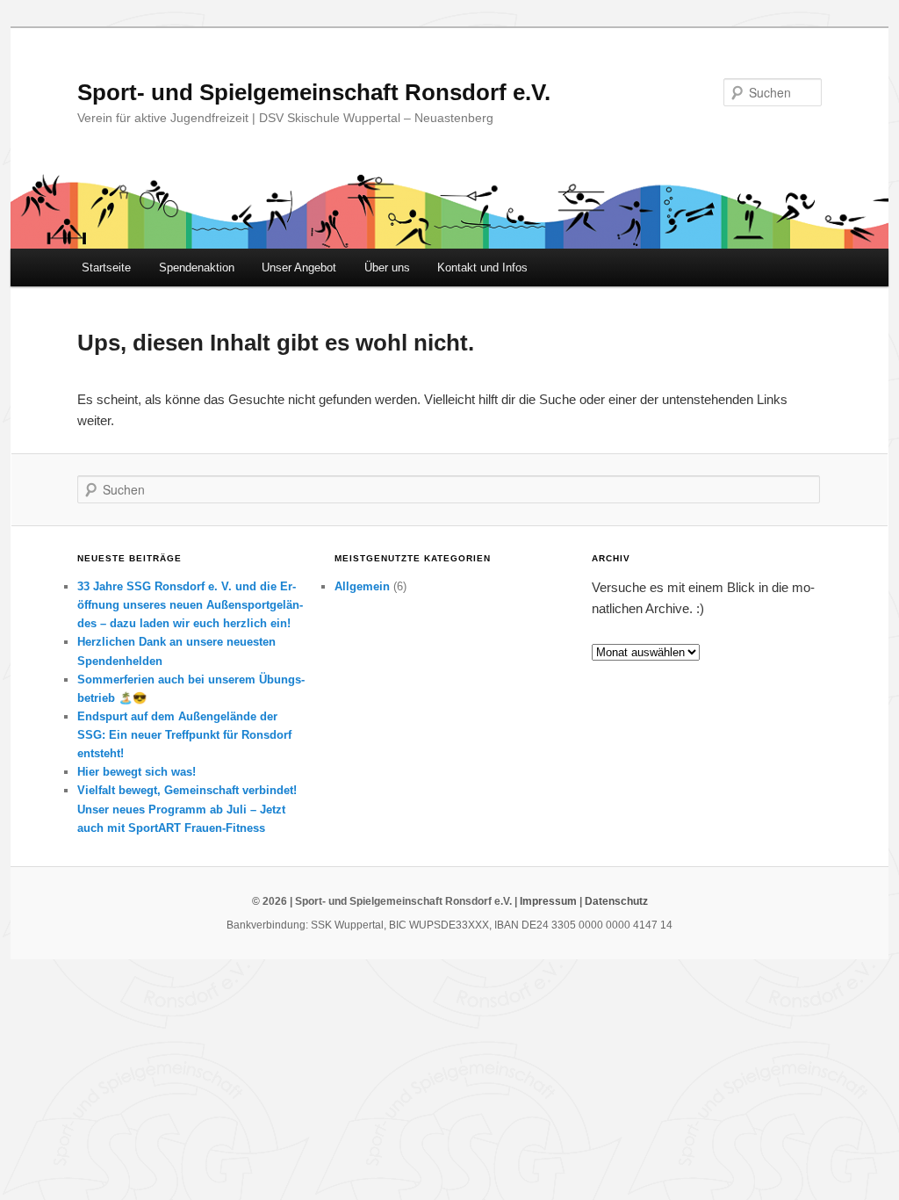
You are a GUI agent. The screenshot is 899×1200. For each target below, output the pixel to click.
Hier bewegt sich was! (136, 771)
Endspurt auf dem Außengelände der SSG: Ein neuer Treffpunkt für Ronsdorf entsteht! (184, 735)
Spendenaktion (196, 267)
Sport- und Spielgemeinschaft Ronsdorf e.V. (313, 92)
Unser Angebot (299, 267)
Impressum (548, 901)
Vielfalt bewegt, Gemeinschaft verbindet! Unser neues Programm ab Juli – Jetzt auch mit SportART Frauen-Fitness (187, 809)
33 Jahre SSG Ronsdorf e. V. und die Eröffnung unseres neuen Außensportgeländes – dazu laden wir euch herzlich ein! (190, 605)
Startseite (106, 267)
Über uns (387, 267)
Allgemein (362, 586)
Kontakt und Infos (482, 267)
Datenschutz (616, 901)
